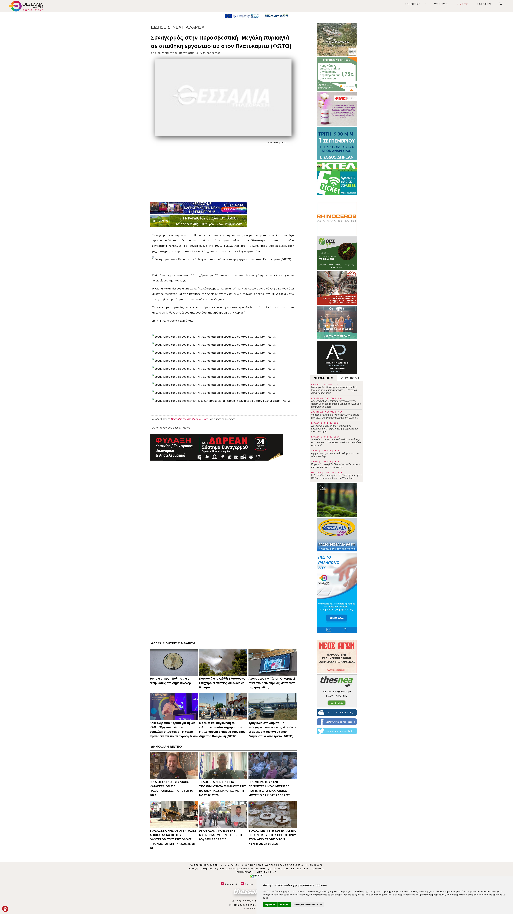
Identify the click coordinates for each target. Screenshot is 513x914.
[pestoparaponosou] (337, 593)
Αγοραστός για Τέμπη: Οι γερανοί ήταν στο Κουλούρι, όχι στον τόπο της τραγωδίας (271, 683)
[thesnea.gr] (337, 691)
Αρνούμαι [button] (284, 904)
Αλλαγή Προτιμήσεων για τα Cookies (212, 869)
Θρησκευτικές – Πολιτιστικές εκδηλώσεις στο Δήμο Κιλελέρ (335, 454)
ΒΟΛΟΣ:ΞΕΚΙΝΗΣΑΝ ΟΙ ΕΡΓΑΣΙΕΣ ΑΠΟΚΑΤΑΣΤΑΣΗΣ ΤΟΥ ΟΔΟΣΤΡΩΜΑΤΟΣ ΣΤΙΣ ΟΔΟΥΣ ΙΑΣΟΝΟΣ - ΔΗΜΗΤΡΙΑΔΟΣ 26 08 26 (173, 839)
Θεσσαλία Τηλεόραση (204, 865)
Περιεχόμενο (314, 865)
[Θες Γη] (337, 253)
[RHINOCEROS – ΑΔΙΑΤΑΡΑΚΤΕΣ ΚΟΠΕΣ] (337, 218)
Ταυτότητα (318, 869)
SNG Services (230, 865)
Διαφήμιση (248, 865)
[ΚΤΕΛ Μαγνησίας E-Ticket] (337, 178)
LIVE (273, 872)
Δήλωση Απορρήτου (291, 865)
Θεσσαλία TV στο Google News (189, 419)
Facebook (231, 884)
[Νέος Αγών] (337, 656)
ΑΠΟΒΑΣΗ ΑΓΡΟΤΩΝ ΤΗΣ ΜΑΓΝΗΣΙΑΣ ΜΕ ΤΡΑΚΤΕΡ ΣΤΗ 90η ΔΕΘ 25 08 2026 (220, 835)
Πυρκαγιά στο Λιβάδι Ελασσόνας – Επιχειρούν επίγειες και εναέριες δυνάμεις (335, 464)
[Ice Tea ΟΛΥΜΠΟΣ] (337, 500)
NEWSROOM (323, 378)
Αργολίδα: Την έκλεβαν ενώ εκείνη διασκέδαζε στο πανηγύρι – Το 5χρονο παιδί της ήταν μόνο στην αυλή (336, 441)
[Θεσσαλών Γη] (198, 221)
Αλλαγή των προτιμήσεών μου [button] (307, 904)
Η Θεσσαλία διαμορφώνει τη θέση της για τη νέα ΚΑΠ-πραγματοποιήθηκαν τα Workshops (336, 475)
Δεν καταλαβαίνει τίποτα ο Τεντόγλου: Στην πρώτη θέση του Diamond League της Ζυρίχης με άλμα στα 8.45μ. (336, 402)
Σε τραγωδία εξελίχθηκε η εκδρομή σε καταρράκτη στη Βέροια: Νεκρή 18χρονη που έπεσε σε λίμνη (335, 427)
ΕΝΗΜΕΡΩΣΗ (414, 4)
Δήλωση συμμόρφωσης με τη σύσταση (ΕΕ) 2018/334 (274, 869)
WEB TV (439, 4)
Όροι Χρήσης (266, 865)
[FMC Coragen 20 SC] (337, 109)
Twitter (249, 884)
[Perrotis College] (337, 322)
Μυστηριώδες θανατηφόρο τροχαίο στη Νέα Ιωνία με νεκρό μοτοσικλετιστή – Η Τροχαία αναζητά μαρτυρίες (334, 388)
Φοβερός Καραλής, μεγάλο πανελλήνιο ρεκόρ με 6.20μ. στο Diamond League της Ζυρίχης (335, 415)
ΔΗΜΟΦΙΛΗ (350, 378)
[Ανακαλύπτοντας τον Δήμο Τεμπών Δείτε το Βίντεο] (337, 39)
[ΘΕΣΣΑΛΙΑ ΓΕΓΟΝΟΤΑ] (198, 208)
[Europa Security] (216, 447)
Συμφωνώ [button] (270, 904)
